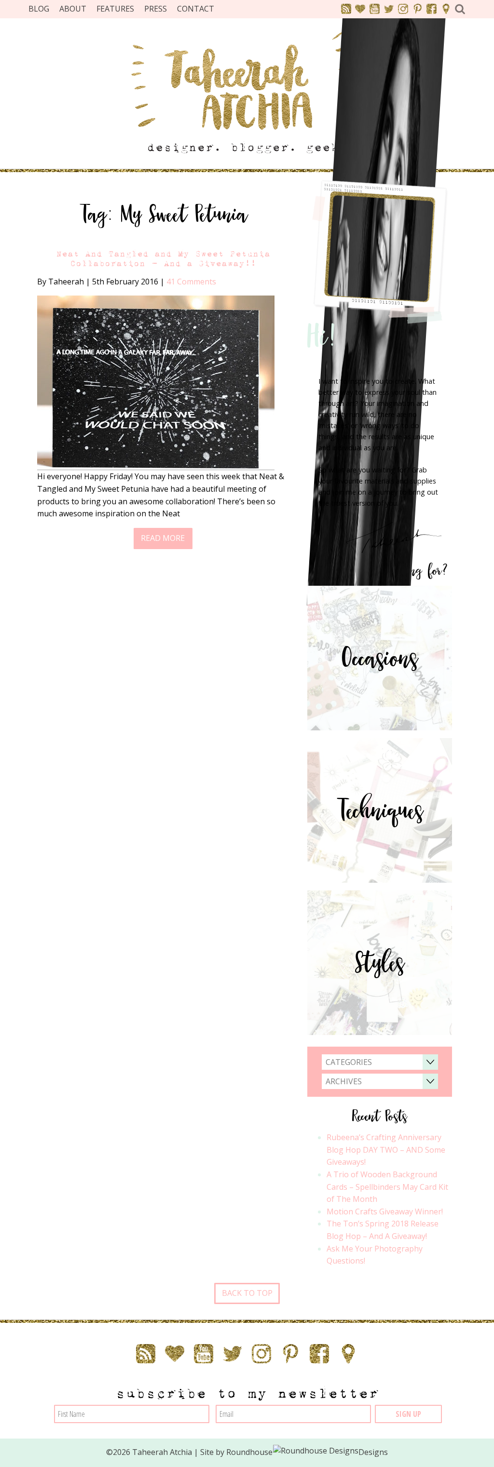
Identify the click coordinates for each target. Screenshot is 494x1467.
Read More (163, 538)
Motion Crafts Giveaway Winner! (385, 1211)
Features (115, 8)
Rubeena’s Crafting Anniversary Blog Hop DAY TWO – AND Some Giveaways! (386, 1149)
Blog (38, 8)
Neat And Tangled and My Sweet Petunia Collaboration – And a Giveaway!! (163, 258)
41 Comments (191, 281)
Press (155, 8)
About (72, 8)
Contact (195, 8)
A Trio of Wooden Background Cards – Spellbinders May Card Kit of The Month (387, 1186)
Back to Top (247, 1293)
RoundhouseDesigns (307, 1452)
